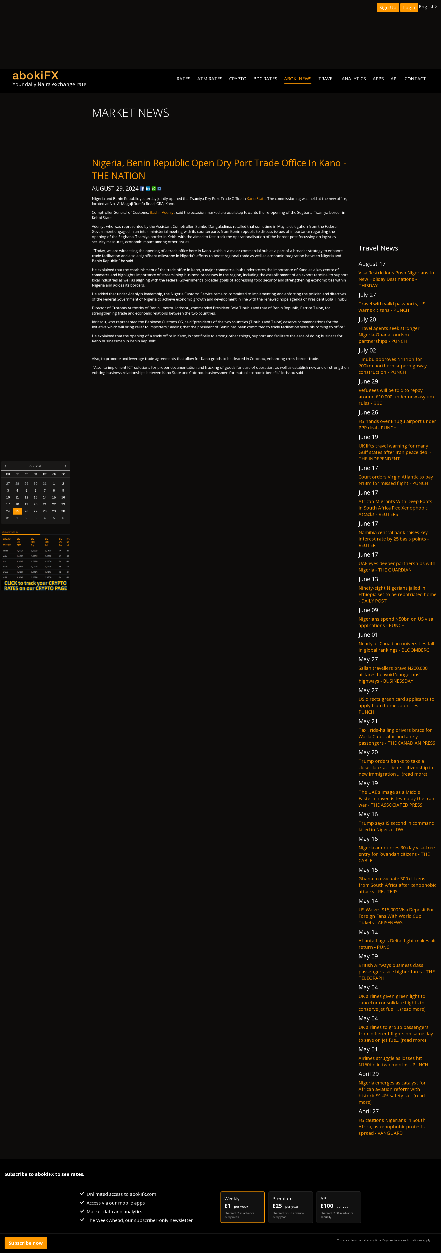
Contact (415, 79)
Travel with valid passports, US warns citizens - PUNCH (392, 307)
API (394, 79)
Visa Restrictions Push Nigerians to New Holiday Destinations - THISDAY (396, 279)
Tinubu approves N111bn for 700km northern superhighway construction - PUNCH (393, 365)
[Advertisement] (220, 34)
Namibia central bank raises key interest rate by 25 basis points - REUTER (394, 538)
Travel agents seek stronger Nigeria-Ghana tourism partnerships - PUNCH (389, 334)
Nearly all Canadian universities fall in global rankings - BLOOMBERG (396, 646)
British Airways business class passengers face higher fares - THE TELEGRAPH (397, 971)
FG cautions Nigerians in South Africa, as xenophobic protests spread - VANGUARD (392, 1126)
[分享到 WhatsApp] (154, 188)
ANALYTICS (354, 79)
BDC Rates (265, 79)
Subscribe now (26, 1243)
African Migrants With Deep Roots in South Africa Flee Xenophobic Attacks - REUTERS (395, 507)
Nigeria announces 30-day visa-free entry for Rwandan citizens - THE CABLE (397, 854)
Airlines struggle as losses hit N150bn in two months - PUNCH (393, 1061)
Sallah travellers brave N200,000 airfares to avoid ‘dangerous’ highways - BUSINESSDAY (393, 674)
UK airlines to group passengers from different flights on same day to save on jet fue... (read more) (396, 1033)
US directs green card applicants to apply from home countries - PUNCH (396, 705)
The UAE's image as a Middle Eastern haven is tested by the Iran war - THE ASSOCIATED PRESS (396, 798)
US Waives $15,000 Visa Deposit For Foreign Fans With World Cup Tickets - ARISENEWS (396, 916)
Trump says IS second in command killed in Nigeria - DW (396, 826)
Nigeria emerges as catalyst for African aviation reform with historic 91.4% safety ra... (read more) (392, 1092)
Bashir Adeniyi (162, 212)
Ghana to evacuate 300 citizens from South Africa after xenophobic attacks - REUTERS (397, 885)
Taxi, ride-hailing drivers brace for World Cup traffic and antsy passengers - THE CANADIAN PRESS (397, 736)
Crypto (237, 79)
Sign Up (387, 7)
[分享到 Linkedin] (148, 188)
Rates (183, 79)
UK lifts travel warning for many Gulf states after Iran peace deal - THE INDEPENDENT (395, 452)
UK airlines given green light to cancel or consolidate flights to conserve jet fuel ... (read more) (392, 1002)
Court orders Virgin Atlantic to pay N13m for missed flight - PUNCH (396, 480)
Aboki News (297, 79)
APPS (378, 79)
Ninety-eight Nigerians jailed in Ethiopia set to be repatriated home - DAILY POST (397, 594)
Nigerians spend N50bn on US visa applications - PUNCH (396, 622)
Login (409, 7)
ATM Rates (209, 79)
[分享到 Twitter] (159, 188)
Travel (326, 79)
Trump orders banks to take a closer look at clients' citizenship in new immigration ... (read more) (396, 767)
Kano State (256, 198)
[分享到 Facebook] (142, 188)
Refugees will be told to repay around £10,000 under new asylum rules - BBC (396, 396)
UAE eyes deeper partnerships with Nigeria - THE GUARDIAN (397, 566)
